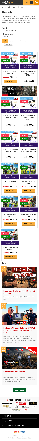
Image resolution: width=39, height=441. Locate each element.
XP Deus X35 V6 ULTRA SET (28, 215)
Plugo (13, 438)
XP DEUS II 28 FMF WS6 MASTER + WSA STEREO (28, 117)
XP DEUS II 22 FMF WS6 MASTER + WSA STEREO (28, 73)
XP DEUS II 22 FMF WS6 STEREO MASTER (10, 117)
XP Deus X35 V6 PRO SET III (10, 215)
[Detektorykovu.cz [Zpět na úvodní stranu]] (13, 2)
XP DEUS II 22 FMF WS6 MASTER (10, 72)
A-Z (5, 41)
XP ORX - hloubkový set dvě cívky (10, 248)
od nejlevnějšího (22, 41)
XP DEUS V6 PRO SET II (10, 181)
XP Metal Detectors (11, 30)
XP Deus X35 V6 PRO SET (28, 182)
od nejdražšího (8, 45)
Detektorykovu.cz (22, 436)
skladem (6, 37)
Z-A (11, 41)
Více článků (19, 390)
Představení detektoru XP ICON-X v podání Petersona (19, 292)
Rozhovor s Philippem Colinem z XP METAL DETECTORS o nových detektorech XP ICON (19, 330)
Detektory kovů (11, 7)
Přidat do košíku (10, 81)
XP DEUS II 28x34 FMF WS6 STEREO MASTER (28, 150)
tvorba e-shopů (19, 438)
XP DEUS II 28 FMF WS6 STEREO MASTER (10, 150)
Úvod (3, 7)
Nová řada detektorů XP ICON (14, 372)
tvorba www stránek (26, 438)
